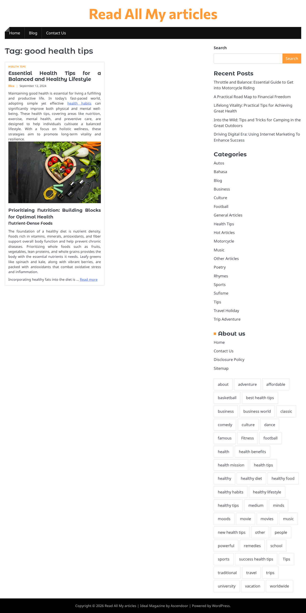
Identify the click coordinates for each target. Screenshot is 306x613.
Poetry (220, 267)
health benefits (252, 451)
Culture (220, 197)
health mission (231, 465)
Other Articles (226, 258)
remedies (252, 545)
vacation (252, 586)
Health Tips (17, 66)
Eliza (11, 86)
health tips (263, 465)
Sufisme (221, 293)
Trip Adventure (227, 319)
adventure (247, 384)
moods (224, 518)
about (223, 384)
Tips (217, 302)
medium (255, 505)
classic (286, 411)
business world (257, 411)
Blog (33, 33)
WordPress (221, 605)
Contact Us (56, 33)
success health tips (256, 559)
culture (248, 424)
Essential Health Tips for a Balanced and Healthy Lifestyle (54, 76)
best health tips (260, 397)
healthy (224, 478)
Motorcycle (224, 241)
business (226, 411)
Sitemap (221, 368)
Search (220, 47)
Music (219, 250)
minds (278, 505)
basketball (227, 397)
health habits (79, 103)
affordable (275, 384)
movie (245, 518)
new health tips (232, 532)
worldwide (279, 586)
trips (270, 572)
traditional (227, 572)
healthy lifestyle (267, 492)
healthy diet (251, 478)
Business (222, 189)
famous (225, 438)
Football (221, 206)
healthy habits (230, 492)
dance (269, 424)
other (260, 532)
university (226, 586)
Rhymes (221, 276)
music (288, 518)
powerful (226, 545)
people (281, 532)
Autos (219, 163)
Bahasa (220, 171)
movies (267, 518)
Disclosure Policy (229, 359)
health (223, 451)
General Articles (228, 215)
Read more (89, 279)
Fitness (247, 438)
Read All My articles (153, 13)
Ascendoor (179, 605)
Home (14, 33)
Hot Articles (224, 232)
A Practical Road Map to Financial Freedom (252, 96)
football (270, 438)
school (276, 545)
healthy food (283, 478)
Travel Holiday (226, 310)
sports (224, 559)
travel (251, 572)
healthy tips (228, 505)
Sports (220, 284)
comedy (225, 424)
